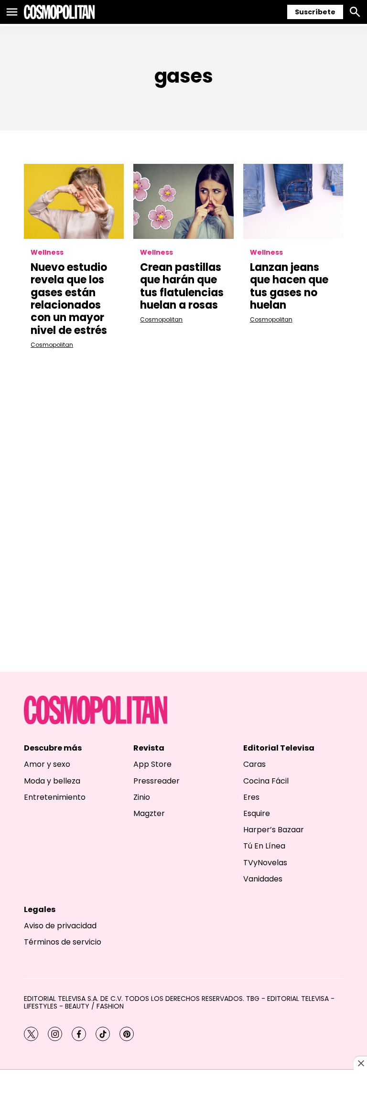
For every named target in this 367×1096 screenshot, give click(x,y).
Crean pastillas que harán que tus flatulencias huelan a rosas (182, 286)
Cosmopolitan (52, 345)
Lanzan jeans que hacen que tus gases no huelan (289, 286)
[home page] (59, 12)
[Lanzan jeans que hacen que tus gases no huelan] (293, 201)
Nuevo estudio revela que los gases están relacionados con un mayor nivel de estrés (69, 299)
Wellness (47, 252)
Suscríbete (315, 12)
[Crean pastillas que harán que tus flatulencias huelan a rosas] (183, 201)
